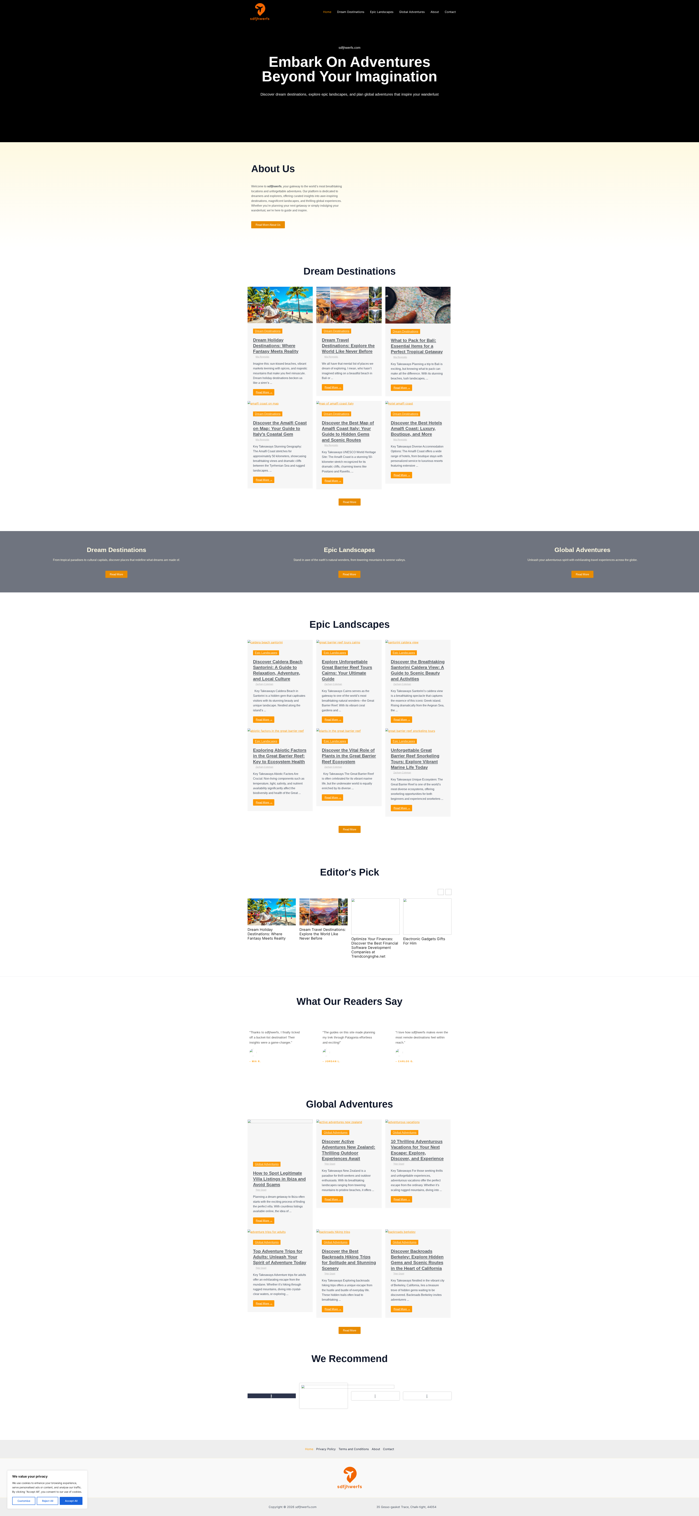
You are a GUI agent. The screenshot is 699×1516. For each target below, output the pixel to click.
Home (327, 12)
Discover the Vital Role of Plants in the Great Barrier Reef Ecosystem (349, 756)
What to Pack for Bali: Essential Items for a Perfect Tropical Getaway (417, 346)
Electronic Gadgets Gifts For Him (424, 941)
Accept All (71, 1500)
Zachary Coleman (264, 684)
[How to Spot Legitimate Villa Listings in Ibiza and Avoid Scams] (280, 1137)
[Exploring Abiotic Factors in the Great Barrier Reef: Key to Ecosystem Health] (276, 730)
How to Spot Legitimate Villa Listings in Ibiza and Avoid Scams (279, 1179)
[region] (47, 1489)
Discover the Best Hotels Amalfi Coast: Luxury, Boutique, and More (416, 428)
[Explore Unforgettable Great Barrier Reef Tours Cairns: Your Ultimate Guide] (338, 642)
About (435, 12)
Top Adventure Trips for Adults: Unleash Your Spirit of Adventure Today (279, 1257)
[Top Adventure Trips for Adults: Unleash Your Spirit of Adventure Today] (267, 1231)
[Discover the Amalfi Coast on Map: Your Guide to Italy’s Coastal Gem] (263, 403)
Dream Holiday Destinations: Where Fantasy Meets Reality (275, 346)
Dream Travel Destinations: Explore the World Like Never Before (348, 346)
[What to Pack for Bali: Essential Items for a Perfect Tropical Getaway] (418, 305)
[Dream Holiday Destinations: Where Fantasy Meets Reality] (280, 304)
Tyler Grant (261, 1190)
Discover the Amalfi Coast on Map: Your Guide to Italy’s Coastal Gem (280, 428)
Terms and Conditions (354, 1449)
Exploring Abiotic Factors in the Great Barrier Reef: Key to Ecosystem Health (279, 756)
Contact (450, 12)
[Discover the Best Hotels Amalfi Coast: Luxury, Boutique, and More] (399, 403)
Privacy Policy (326, 1449)
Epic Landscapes (381, 12)
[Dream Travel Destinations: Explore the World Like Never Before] (349, 304)
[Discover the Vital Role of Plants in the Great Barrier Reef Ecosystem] (338, 730)
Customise (23, 1500)
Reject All (47, 1500)
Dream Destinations (350, 12)
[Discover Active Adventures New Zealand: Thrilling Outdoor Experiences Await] (339, 1122)
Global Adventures (412, 12)
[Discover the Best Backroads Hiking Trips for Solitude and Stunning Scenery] (333, 1231)
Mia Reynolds (262, 357)
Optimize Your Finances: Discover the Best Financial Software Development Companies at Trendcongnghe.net (374, 948)
